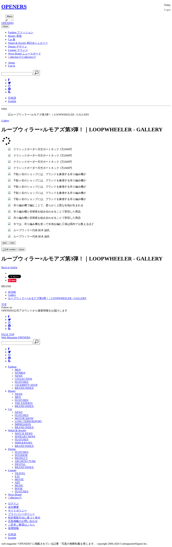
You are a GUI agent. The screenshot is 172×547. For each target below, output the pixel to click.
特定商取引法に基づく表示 (24, 517)
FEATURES (21, 381)
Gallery (5, 120)
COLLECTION (23, 378)
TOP (4, 304)
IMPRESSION (23, 424)
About (11, 62)
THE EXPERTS (24, 403)
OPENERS (14, 7)
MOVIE (19, 479)
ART (17, 482)
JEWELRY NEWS (25, 436)
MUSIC (19, 485)
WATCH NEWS (24, 433)
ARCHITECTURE (25, 461)
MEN (18, 369)
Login (167, 9)
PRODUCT (21, 458)
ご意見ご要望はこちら (21, 524)
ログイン (13, 503)
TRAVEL (20, 473)
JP (7, 20)
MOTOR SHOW (24, 418)
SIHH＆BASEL (24, 442)
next (12, 243)
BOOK (19, 488)
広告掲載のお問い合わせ (23, 521)
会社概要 (13, 507)
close (21, 249)
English (12, 101)
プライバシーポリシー (21, 514)
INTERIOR (21, 455)
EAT (17, 476)
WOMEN (20, 372)
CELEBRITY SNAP (26, 385)
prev (5, 243)
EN (12, 20)
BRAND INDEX (24, 388)
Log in (11, 65)
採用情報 (13, 528)
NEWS (19, 375)
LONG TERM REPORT (28, 421)
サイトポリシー (17, 510)
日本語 (12, 97)
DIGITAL (20, 464)
